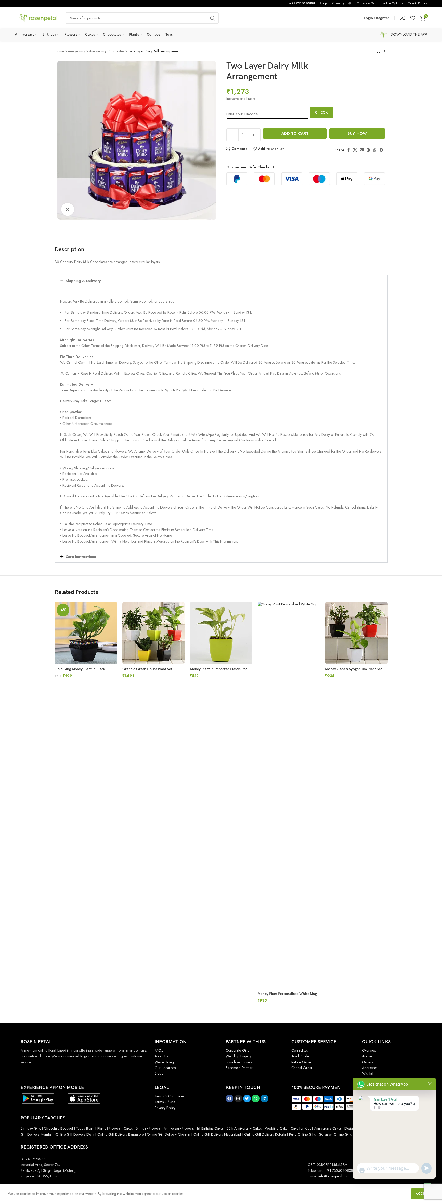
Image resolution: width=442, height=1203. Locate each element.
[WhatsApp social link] (375, 150)
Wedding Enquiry (239, 1056)
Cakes (128, 1128)
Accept (422, 1193)
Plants (101, 1128)
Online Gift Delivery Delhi (74, 1134)
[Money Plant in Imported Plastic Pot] (221, 633)
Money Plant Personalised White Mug (287, 994)
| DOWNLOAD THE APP (407, 34)
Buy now (357, 133)
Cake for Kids (301, 1128)
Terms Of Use (165, 1101)
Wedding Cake (276, 1128)
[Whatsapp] (256, 1098)
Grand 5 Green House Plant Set (147, 669)
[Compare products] (402, 18)
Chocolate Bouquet (58, 1128)
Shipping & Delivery (83, 280)
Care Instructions (81, 556)
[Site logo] (38, 17)
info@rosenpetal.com (334, 1176)
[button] (221, 281)
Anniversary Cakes (327, 1128)
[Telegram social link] (381, 150)
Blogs (159, 1073)
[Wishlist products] (412, 18)
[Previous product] (372, 51)
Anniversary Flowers (179, 1128)
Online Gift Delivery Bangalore (120, 1134)
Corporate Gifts (237, 1050)
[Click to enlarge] (67, 209)
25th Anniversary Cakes (244, 1128)
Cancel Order (301, 1067)
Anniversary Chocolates (106, 51)
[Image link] (38, 1098)
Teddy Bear (84, 1128)
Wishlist (367, 1073)
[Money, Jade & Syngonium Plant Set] (356, 633)
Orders (367, 1062)
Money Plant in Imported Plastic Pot (218, 669)
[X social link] (355, 150)
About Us (161, 1056)
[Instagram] (238, 1098)
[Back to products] (378, 51)
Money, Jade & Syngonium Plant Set (353, 669)
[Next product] (384, 51)
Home (59, 51)
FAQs (159, 1050)
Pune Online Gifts (302, 1134)
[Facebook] (229, 1098)
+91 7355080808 (302, 3)
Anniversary (76, 51)
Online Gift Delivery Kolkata (265, 1134)
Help (323, 3)
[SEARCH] (213, 18)
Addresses (369, 1067)
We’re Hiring (164, 1062)
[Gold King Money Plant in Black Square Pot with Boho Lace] (86, 633)
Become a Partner (239, 1067)
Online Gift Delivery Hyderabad (217, 1134)
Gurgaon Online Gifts (335, 1134)
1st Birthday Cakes (210, 1128)
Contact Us (299, 1050)
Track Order (417, 3)
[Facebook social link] (348, 150)
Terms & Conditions (169, 1096)
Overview (369, 1050)
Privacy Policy (165, 1107)
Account (368, 1056)
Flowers (114, 1128)
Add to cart (295, 133)
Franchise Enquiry (239, 1062)
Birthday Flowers (148, 1128)
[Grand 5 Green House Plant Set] (153, 633)
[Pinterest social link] (368, 150)
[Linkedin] (264, 1098)
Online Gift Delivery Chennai (168, 1134)
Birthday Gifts (31, 1128)
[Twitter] (247, 1098)
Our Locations (165, 1067)
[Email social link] (361, 150)
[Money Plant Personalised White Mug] (289, 795)
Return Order (301, 1062)
